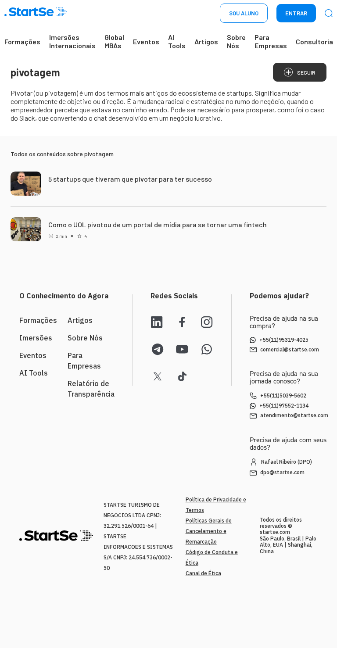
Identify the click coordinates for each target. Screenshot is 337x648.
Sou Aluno (243, 13)
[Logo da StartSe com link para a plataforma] (35, 13)
